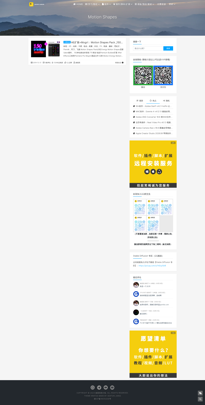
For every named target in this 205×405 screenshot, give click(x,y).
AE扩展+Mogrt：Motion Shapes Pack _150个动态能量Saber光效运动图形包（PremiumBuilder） (97, 42)
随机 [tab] (168, 100)
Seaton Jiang (114, 396)
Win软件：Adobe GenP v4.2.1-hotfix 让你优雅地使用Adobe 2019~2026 (154, 106)
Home (79, 4)
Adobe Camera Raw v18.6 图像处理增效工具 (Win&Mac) (154, 128)
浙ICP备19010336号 (102, 399)
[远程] (153, 164)
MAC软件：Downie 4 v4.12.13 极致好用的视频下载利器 (154, 111)
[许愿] (153, 354)
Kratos (94, 396)
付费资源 (161, 4)
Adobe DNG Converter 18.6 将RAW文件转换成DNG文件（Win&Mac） (154, 117)
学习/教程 (92, 4)
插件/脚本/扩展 (122, 4)
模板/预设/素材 (144, 4)
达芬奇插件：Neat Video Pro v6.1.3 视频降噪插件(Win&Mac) (154, 122)
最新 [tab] (141, 100)
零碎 (170, 4)
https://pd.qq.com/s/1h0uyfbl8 (152, 265)
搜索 (168, 48)
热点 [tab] (154, 100)
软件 (106, 4)
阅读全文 (118, 63)
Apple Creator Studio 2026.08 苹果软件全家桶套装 (154, 133)
